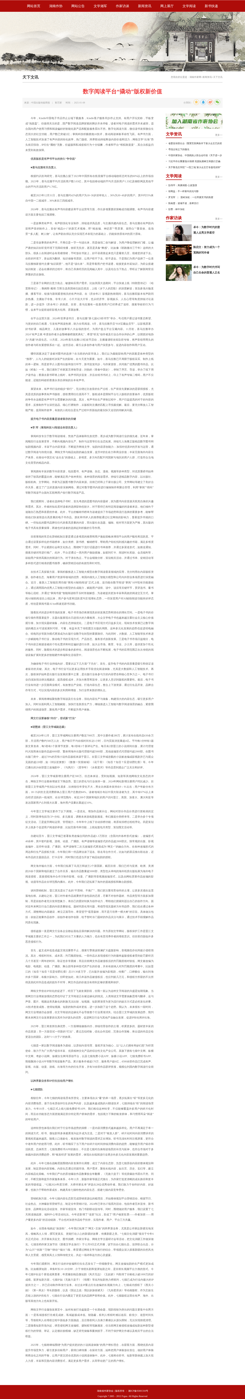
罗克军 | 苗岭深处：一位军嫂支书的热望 (190, 197)
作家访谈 (122, 6)
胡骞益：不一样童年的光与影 (183, 191)
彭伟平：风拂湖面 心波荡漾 (182, 185)
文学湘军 (100, 6)
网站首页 (33, 6)
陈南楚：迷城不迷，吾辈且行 (183, 203)
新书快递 (211, 6)
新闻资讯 (144, 6)
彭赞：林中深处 (176, 209)
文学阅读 (189, 6)
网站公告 (78, 6)
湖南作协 (55, 6)
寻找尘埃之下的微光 (178, 149)
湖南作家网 (195, 77)
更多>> (218, 135)
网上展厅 (167, 6)
